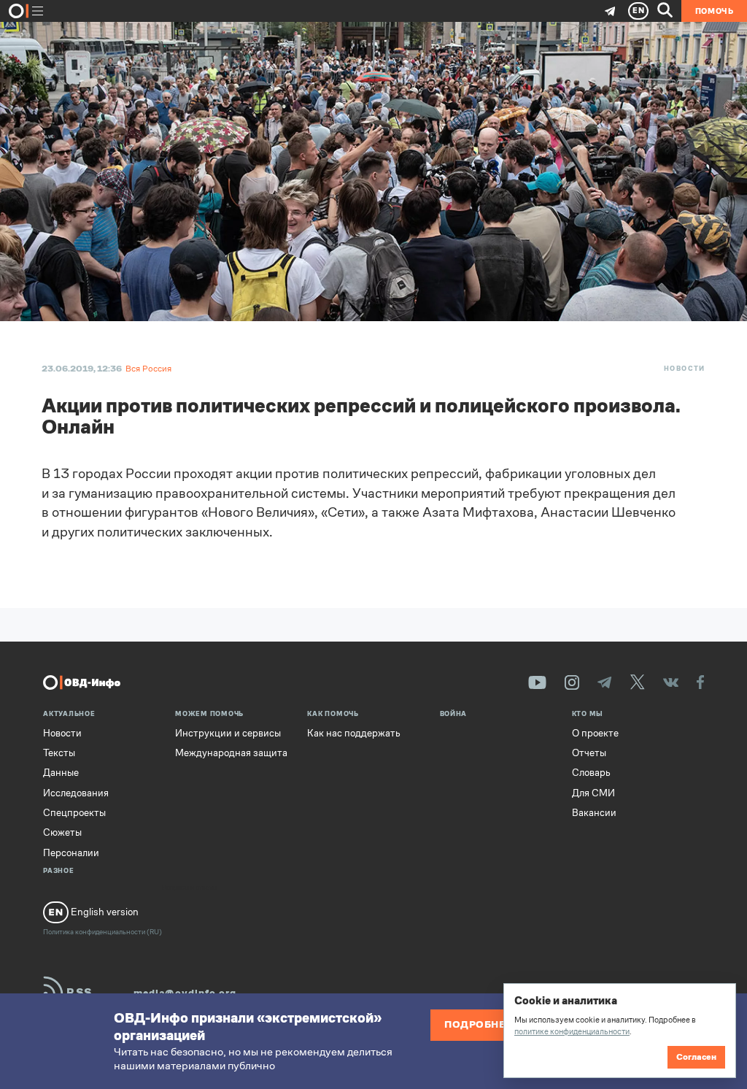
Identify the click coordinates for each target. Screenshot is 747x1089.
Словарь (591, 773)
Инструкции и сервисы (228, 733)
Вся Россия (148, 368)
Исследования (76, 793)
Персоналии (71, 853)
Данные (61, 773)
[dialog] (619, 1030)
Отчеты (589, 753)
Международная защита (231, 753)
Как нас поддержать (353, 733)
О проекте (595, 733)
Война (454, 714)
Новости (684, 368)
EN (638, 10)
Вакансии (594, 813)
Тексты (59, 753)
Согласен (696, 1057)
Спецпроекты (74, 813)
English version (104, 912)
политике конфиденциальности (572, 1031)
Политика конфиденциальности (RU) (102, 931)
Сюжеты (62, 833)
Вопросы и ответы (189, 888)
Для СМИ (593, 793)
